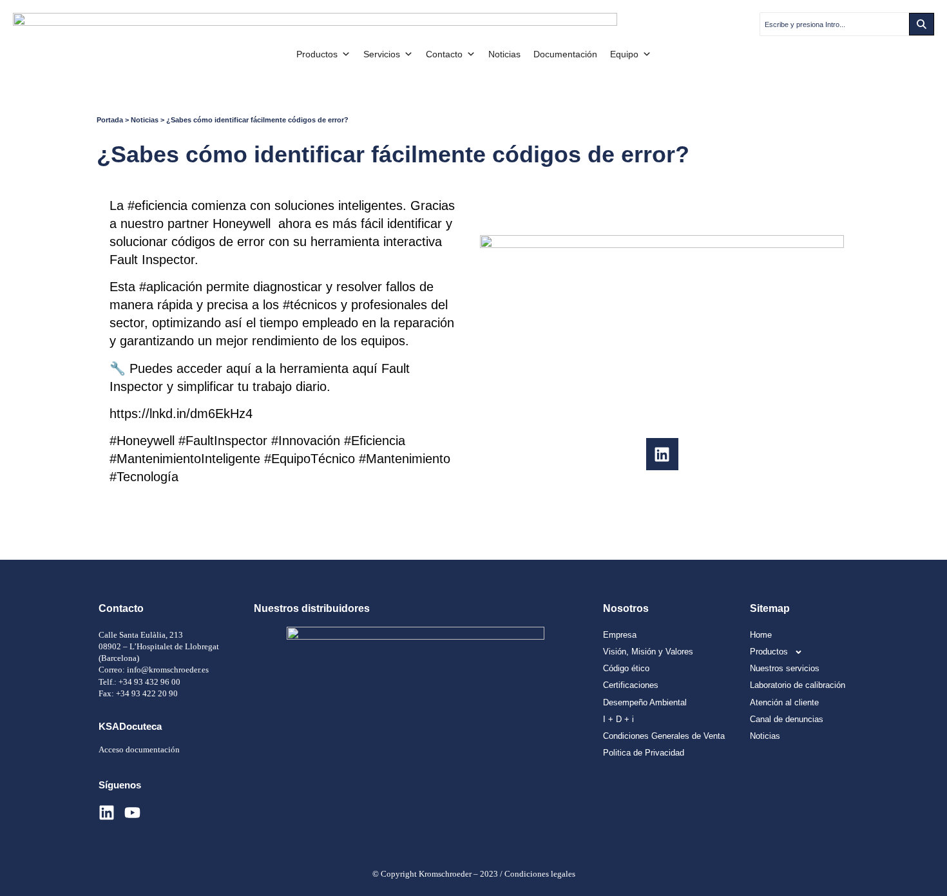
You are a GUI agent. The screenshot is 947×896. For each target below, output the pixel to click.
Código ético (626, 668)
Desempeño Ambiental (645, 702)
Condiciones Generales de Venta (664, 736)
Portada (110, 120)
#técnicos (310, 305)
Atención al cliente (784, 702)
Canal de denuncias (786, 719)
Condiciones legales (539, 874)
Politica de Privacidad (643, 753)
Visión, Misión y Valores (648, 651)
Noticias (504, 54)
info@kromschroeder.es (168, 669)
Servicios (381, 54)
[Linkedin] (662, 454)
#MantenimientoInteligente (185, 459)
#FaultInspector (222, 441)
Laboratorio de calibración (797, 685)
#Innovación (305, 441)
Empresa (619, 635)
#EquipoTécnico (309, 459)
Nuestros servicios (784, 668)
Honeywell (242, 223)
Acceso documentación (139, 749)
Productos (317, 54)
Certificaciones (630, 685)
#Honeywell (142, 441)
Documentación (565, 54)
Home (761, 635)
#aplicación (170, 287)
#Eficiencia (374, 441)
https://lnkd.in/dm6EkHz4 (181, 413)
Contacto (444, 54)
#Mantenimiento (404, 459)
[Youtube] (132, 813)
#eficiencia (157, 205)
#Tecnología (144, 477)
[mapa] (415, 692)
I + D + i (618, 719)
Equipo (624, 54)
